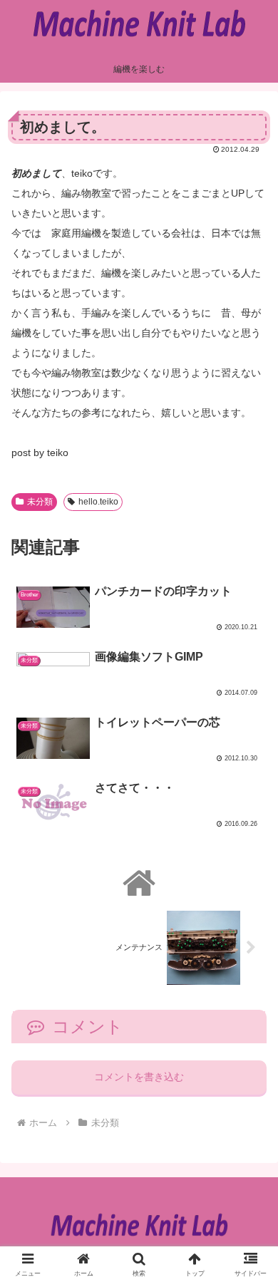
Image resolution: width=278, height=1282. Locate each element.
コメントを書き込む (139, 1076)
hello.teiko (98, 502)
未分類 (40, 502)
